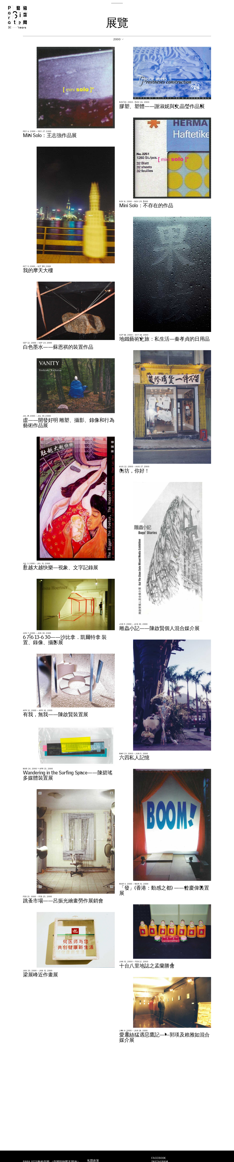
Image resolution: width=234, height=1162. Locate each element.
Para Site (22, 17)
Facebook (158, 1158)
